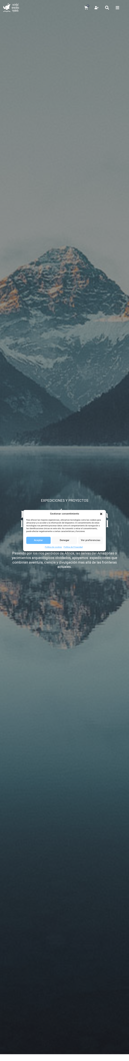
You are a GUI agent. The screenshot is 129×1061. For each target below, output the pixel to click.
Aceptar (38, 540)
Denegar (64, 540)
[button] (101, 513)
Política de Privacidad (73, 547)
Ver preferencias (90, 540)
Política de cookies (53, 547)
